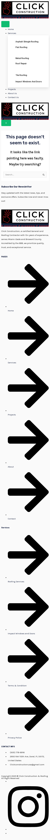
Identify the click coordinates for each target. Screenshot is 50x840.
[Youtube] (8, 833)
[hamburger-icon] (5, 24)
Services (12, 33)
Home (11, 29)
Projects (12, 89)
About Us (12, 93)
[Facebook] (8, 781)
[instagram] (28, 829)
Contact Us (13, 97)
